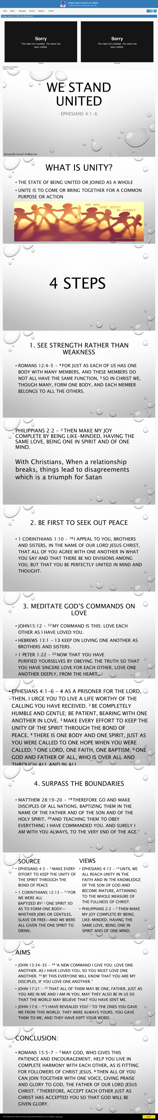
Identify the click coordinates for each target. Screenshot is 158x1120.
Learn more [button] (59, 1116)
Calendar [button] (41, 11)
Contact (51, 11)
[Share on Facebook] (148, 11)
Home (5, 11)
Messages (22, 11)
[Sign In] (155, 11)
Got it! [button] (149, 1116)
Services (32, 11)
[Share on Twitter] (151, 11)
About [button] (13, 11)
